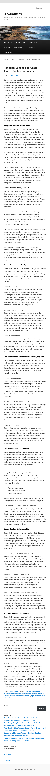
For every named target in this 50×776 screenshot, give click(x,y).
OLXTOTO (31, 769)
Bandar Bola (8, 42)
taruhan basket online (22, 696)
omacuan (7, 760)
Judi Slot (7, 47)
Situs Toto (7, 754)
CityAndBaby (13, 14)
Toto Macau (8, 52)
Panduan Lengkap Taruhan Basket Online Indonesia (20, 69)
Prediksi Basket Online (30, 693)
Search (6, 705)
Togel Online (30, 47)
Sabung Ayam (18, 47)
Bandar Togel (20, 42)
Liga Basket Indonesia (32, 691)
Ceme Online (33, 42)
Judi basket (14, 691)
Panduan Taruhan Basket (12, 693)
